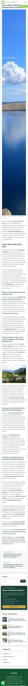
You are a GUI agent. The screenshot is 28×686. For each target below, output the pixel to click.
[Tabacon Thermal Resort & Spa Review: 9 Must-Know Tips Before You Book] (4, 640)
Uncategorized (5, 662)
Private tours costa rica (15, 542)
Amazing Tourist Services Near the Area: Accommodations (13, 409)
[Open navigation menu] (25, 2)
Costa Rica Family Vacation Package (14, 681)
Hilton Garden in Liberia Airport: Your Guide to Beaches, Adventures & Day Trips (16, 634)
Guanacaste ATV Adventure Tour (14, 676)
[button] (3, 683)
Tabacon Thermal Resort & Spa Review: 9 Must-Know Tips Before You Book (16, 642)
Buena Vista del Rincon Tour (14, 679)
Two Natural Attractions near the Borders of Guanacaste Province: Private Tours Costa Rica (14, 531)
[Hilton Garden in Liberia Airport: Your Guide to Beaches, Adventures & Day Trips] (4, 633)
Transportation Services (7, 656)
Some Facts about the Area (12, 245)
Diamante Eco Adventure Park (14, 683)
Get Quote (23, 6)
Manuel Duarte (21, 216)
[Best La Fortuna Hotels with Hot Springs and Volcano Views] (4, 626)
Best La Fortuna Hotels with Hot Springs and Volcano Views (15, 627)
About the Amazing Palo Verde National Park (13, 293)
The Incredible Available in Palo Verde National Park (13, 339)
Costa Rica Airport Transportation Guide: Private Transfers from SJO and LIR (17, 620)
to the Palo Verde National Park (13, 458)
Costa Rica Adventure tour (8, 539)
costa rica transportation (12, 540)
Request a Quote (14, 606)
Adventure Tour (11, 537)
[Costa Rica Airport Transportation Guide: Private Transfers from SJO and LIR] (4, 619)
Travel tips (18, 537)
